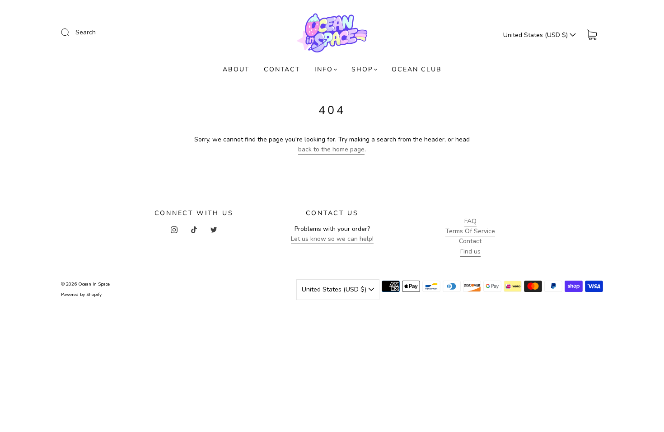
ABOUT (236, 69)
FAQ (470, 221)
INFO (323, 69)
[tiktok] (194, 229)
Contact (470, 241)
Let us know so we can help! (332, 239)
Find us (470, 251)
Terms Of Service (470, 231)
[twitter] (214, 229)
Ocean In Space (94, 284)
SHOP (362, 69)
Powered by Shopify (81, 294)
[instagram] (174, 229)
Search (85, 32)
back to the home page (331, 149)
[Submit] (71, 32)
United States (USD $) (536, 35)
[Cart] (591, 35)
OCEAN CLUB (417, 69)
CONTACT (282, 69)
